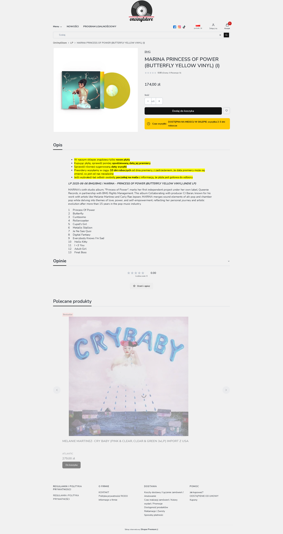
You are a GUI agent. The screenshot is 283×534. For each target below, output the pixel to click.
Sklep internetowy (140, 529)
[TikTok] (184, 26)
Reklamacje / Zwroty (154, 511)
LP (71, 42)
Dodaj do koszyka (183, 111)
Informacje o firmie (108, 499)
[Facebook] (174, 26)
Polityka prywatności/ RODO (113, 496)
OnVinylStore (60, 42)
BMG (148, 52)
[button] (226, 35)
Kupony (193, 499)
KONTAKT (104, 492)
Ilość (147, 95)
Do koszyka (72, 464)
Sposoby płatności (153, 514)
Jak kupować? (196, 492)
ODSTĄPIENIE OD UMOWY (204, 496)
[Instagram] (179, 26)
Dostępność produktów (156, 507)
